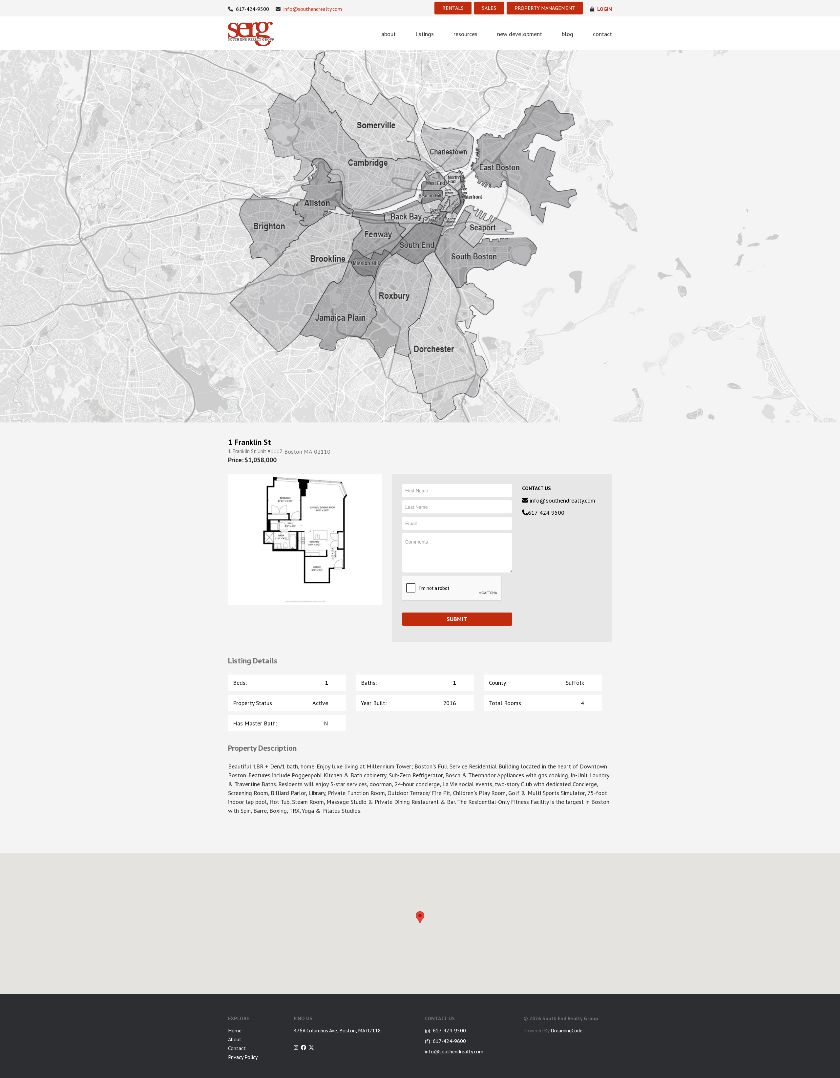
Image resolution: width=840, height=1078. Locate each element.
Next (373, 539)
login (604, 9)
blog (567, 34)
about (388, 34)
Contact (237, 1048)
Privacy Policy (243, 1057)
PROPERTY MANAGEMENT (544, 8)
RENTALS (453, 8)
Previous (237, 539)
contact (602, 34)
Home (235, 1030)
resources (465, 34)
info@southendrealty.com (312, 9)
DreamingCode (566, 1030)
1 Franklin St (249, 442)
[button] (420, 917)
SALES (489, 8)
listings (424, 34)
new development (519, 34)
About (235, 1039)
